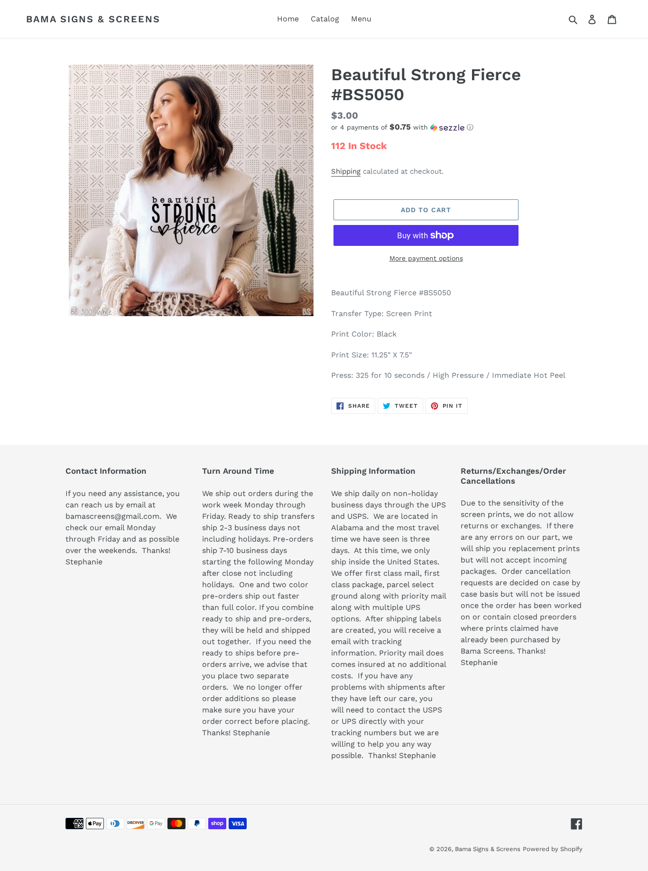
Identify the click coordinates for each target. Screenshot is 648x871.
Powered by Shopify (553, 848)
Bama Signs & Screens (93, 19)
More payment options (426, 258)
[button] (402, 127)
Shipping (346, 171)
